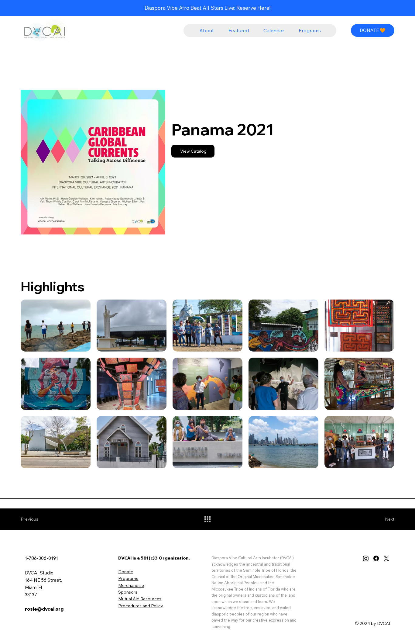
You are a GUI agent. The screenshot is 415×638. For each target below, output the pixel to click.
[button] (206, 30)
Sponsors (127, 592)
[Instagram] (365, 558)
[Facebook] (376, 558)
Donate (125, 571)
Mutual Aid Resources (139, 599)
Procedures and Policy (140, 606)
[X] (386, 558)
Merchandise (131, 585)
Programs (128, 578)
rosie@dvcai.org (44, 609)
